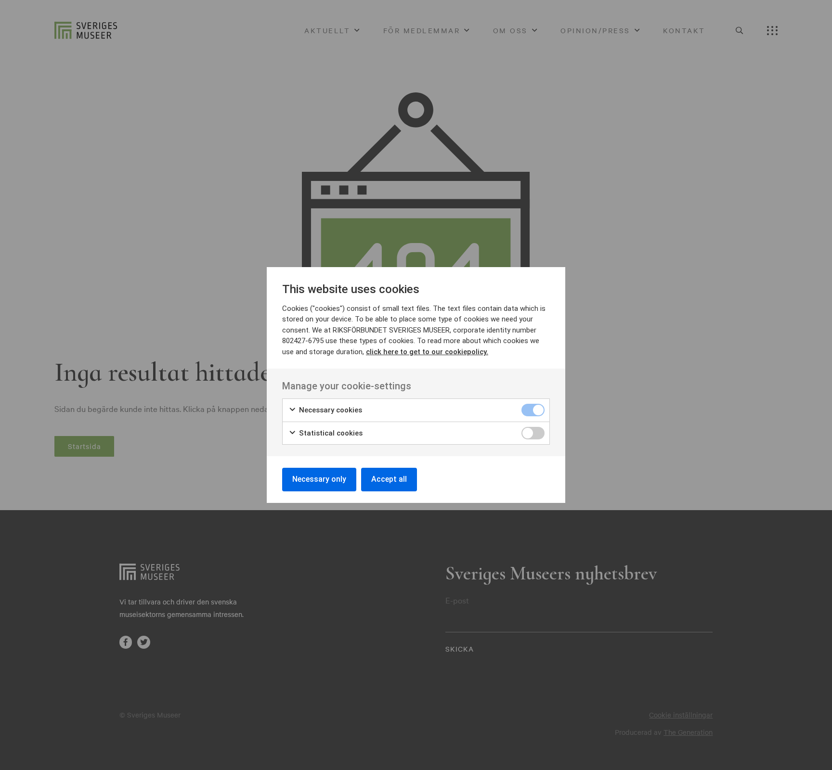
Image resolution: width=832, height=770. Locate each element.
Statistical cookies (330, 433)
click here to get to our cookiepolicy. (427, 351)
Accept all (389, 479)
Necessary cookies (329, 410)
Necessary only (319, 479)
